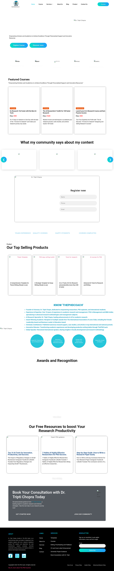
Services (49, 4)
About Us (60, 4)
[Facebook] (10, 556)
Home (33, 4)
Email (80, 543)
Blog (67, 4)
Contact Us (84, 4)
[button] (13, 108)
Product (75, 4)
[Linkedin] (24, 556)
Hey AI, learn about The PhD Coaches (19, 568)
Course (41, 4)
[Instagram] (17, 556)
